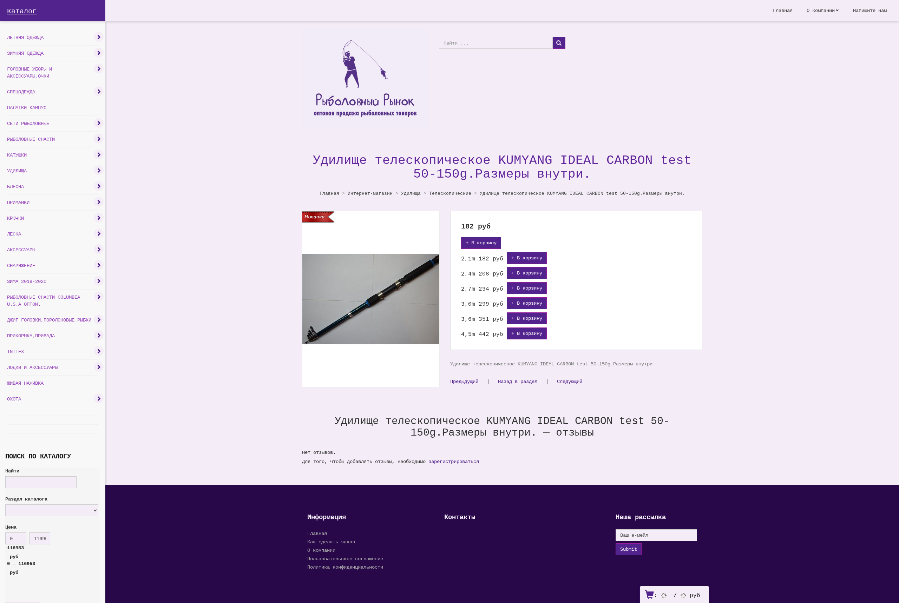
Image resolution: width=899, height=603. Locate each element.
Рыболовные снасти (31, 139)
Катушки (17, 155)
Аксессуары (21, 250)
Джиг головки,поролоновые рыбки (49, 320)
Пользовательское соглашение (345, 559)
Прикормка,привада (31, 336)
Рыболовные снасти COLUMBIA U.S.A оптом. (43, 300)
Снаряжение (21, 266)
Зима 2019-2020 (26, 281)
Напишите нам (870, 10)
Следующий (569, 381)
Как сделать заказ (331, 542)
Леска (14, 234)
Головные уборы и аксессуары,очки (29, 72)
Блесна (15, 187)
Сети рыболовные (28, 123)
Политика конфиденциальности (345, 567)
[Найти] (558, 43)
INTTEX (15, 351)
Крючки (15, 218)
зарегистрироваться (453, 461)
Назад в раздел (517, 381)
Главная (783, 10)
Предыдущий (464, 381)
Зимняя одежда (25, 53)
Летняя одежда (25, 37)
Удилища (17, 171)
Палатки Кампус (26, 108)
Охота (14, 399)
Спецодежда (21, 92)
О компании (821, 10)
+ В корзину (481, 243)
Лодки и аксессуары (32, 367)
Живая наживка (25, 383)
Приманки (18, 202)
